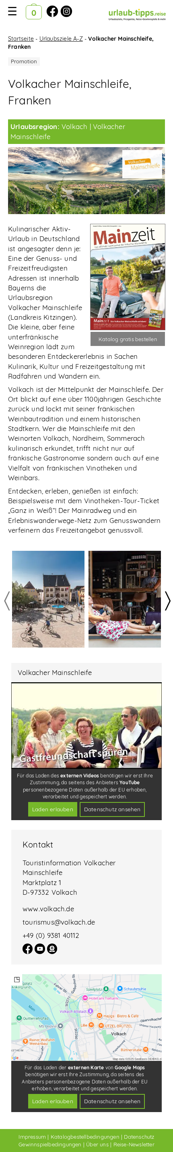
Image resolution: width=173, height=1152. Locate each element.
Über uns (97, 1144)
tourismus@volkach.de (59, 922)
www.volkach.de (48, 908)
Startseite (21, 38)
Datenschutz (139, 1136)
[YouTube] (40, 951)
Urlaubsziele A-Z (61, 38)
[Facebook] (28, 951)
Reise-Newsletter (133, 1144)
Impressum (32, 1136)
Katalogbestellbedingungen (85, 1136)
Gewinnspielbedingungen (50, 1144)
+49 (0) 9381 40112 (51, 935)
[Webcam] (52, 951)
